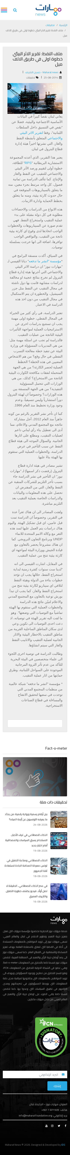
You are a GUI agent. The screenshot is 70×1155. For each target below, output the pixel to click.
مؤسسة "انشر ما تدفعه (45, 261)
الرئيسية (63, 25)
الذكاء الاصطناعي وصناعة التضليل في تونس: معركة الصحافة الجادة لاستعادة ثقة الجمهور (25, 865)
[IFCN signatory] (51, 1037)
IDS (63, 1144)
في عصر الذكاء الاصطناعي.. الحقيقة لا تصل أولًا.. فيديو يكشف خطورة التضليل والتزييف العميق (26, 891)
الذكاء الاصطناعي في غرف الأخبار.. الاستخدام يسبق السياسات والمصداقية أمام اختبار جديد (26, 840)
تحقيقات (50, 25)
